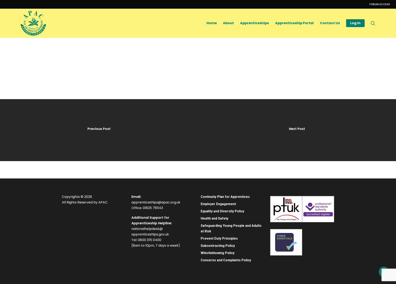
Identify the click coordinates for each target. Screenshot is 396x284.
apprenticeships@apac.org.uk (155, 202)
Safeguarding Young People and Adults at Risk (231, 228)
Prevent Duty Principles (219, 238)
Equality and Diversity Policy (222, 211)
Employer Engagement (218, 204)
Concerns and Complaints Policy (226, 260)
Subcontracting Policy (218, 246)
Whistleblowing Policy (218, 253)
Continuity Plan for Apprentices (225, 197)
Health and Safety (214, 218)
